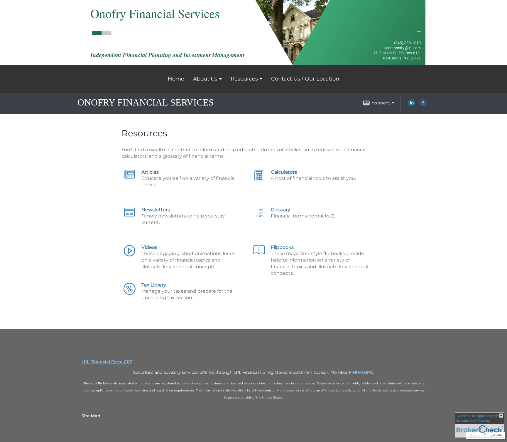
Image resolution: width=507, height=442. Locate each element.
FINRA (355, 372)
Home (176, 79)
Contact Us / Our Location (305, 79)
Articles (150, 172)
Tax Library (153, 285)
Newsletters (155, 209)
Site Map (91, 415)
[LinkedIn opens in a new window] (411, 105)
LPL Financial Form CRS (107, 361)
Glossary (280, 209)
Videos (149, 247)
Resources (244, 79)
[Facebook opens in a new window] (423, 105)
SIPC (368, 372)
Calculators (284, 172)
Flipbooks (282, 247)
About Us (205, 79)
